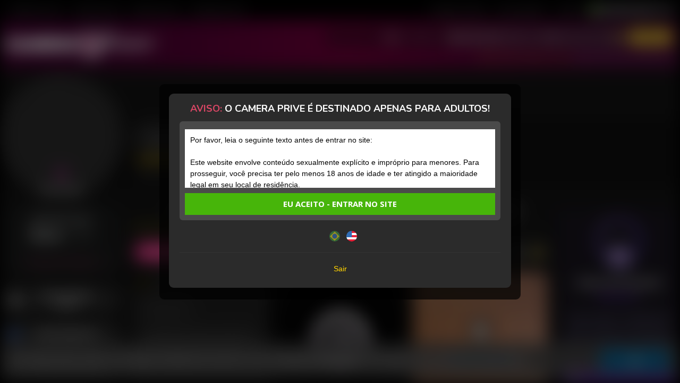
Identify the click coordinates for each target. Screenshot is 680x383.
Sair (340, 268)
